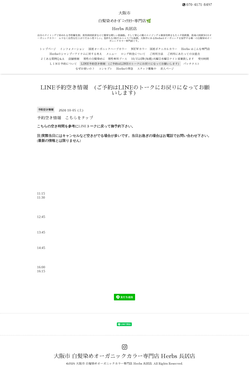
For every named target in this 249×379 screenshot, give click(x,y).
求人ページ (167, 68)
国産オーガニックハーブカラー (108, 49)
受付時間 (203, 58)
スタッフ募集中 (146, 68)
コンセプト (105, 68)
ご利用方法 (156, 54)
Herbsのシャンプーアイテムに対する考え (76, 54)
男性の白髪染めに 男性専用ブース (105, 58)
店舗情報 (73, 58)
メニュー (111, 54)
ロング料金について (133, 54)
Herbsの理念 (124, 68)
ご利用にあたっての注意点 (183, 54)
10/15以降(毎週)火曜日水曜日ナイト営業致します (162, 58)
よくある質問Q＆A (52, 58)
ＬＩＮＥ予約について (63, 63)
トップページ (48, 49)
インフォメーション (72, 49)
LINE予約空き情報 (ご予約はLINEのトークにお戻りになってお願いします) (130, 63)
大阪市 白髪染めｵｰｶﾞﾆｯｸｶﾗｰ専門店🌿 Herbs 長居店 (124, 21)
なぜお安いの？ (85, 68)
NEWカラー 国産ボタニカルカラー (154, 49)
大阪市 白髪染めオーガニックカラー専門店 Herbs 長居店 (124, 356)
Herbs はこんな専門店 (195, 49)
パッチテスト (191, 63)
